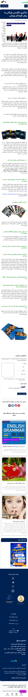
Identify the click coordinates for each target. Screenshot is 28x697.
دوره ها (12, 695)
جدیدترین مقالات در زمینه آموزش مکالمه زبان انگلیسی (15, 653)
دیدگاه (24, 363)
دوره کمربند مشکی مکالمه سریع (18, 646)
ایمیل (23, 370)
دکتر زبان (12, 20)
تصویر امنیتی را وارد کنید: (14, 388)
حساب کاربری (7, 695)
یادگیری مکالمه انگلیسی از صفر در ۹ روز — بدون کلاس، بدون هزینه (14, 649)
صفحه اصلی (21, 695)
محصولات (16, 695)
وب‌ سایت (23, 374)
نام (23, 367)
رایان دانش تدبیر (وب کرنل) (8, 691)
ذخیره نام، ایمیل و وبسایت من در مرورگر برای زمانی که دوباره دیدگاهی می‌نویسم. (14, 379)
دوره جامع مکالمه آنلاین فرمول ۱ (18, 644)
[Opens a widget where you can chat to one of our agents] (23, 691)
